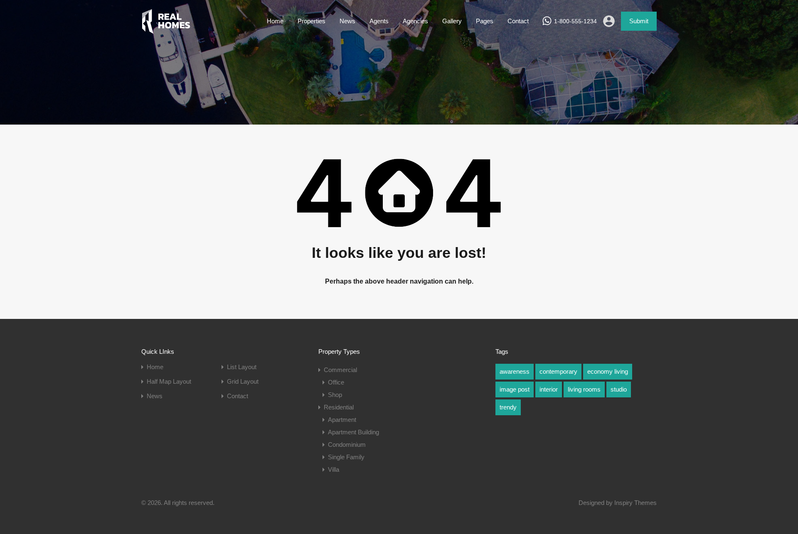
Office (336, 382)
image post (515, 389)
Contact (518, 20)
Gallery (452, 20)
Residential (339, 407)
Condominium (347, 444)
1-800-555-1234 (575, 21)
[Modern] (166, 30)
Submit (638, 20)
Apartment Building (353, 432)
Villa (333, 469)
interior (548, 389)
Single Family (346, 457)
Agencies (415, 20)
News (347, 20)
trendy (508, 407)
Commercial (340, 369)
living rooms (584, 389)
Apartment (342, 419)
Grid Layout (243, 381)
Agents (379, 20)
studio (619, 389)
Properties (311, 20)
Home (275, 20)
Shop (335, 394)
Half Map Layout (169, 381)
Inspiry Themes (635, 502)
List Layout (241, 367)
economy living (607, 371)
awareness (515, 371)
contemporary (558, 371)
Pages (484, 20)
